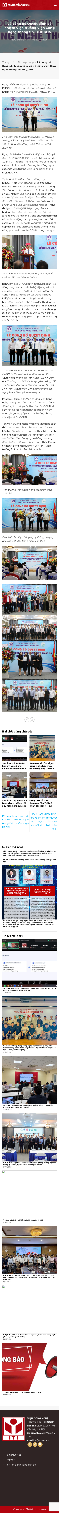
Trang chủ (8, 62)
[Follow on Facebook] (29, 1444)
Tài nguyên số (13, 1454)
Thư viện (10, 1459)
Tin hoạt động (26, 62)
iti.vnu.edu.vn (39, 1509)
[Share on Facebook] (26, 719)
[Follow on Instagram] (35, 1444)
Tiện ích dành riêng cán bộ (20, 1464)
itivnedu (43, 40)
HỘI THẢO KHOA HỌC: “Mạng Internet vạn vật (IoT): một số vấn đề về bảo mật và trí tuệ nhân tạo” (43, 821)
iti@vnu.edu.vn (42, 1440)
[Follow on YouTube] (40, 1444)
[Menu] (55, 5)
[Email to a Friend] (32, 719)
